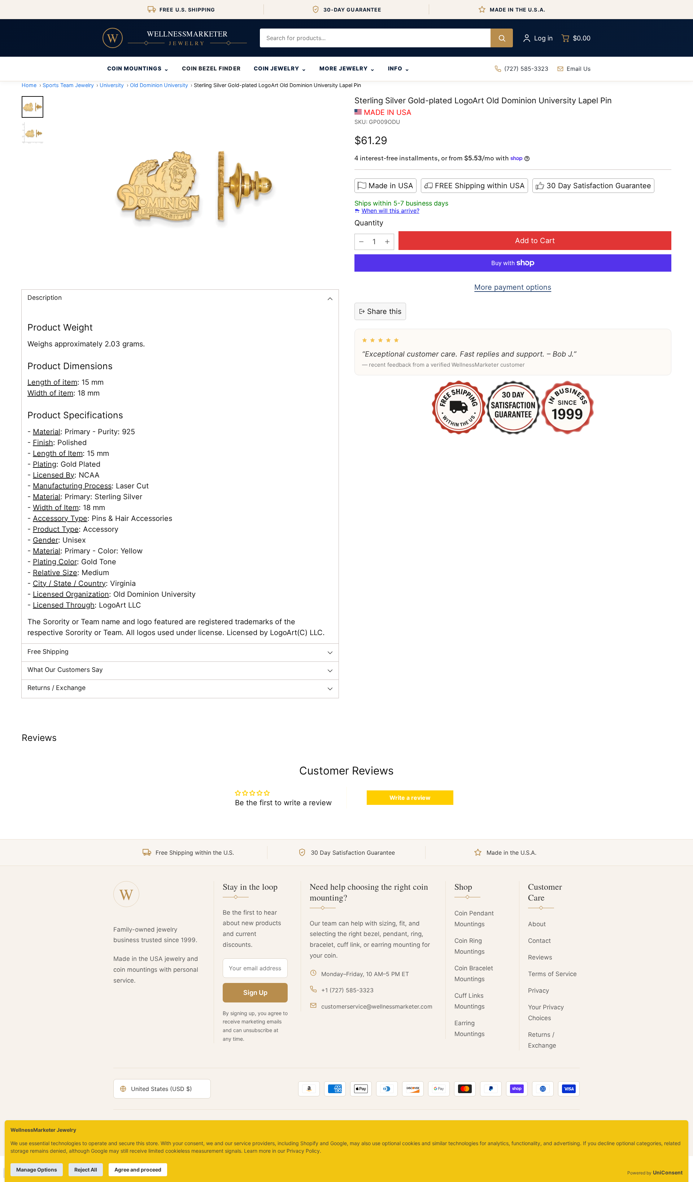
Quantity (368, 223)
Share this (384, 311)
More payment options (512, 287)
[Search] (502, 38)
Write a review (410, 797)
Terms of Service (552, 974)
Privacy (538, 990)
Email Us (578, 68)
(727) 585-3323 (526, 68)
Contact (539, 940)
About (537, 924)
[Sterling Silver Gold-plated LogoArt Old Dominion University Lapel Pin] (195, 186)
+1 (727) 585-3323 (347, 990)
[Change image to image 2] (32, 133)
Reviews (540, 957)
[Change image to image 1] (32, 107)
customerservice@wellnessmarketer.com (376, 1006)
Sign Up (255, 992)
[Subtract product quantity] (361, 242)
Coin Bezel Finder (211, 68)
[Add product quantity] (387, 242)
